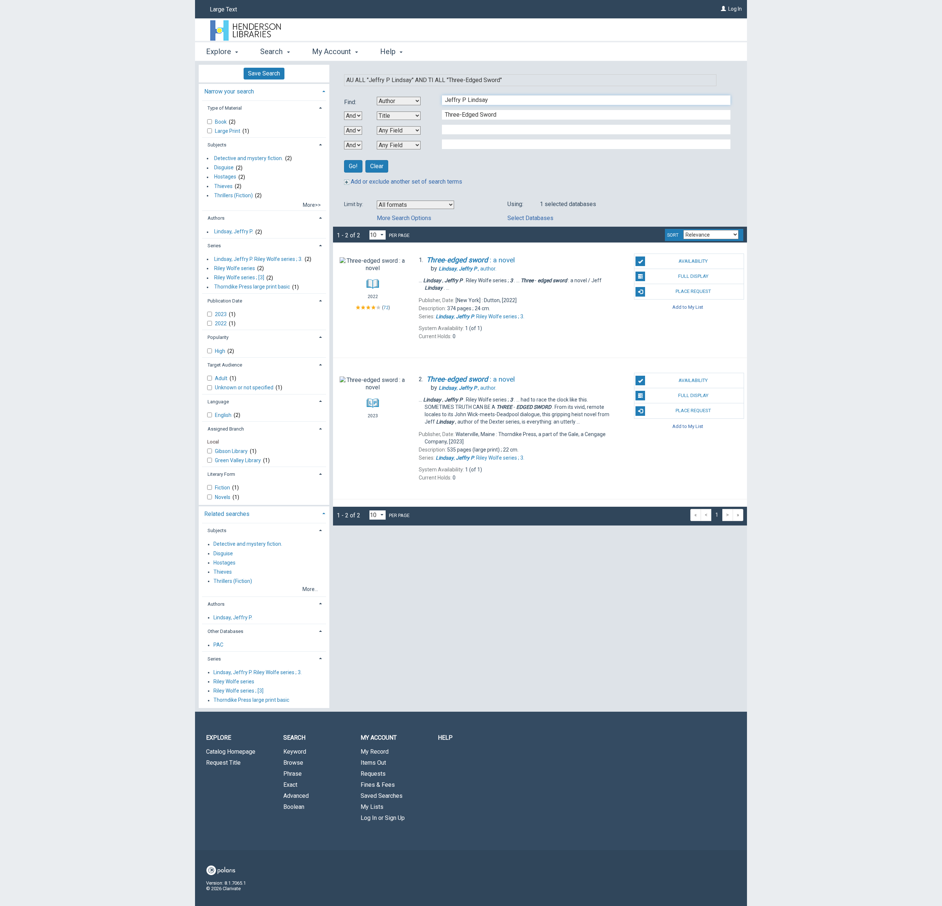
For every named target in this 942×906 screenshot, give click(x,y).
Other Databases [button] (225, 631)
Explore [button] (219, 51)
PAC (218, 645)
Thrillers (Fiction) (233, 195)
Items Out (373, 762)
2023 (221, 314)
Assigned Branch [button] (226, 429)
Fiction (223, 488)
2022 (221, 323)
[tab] (264, 90)
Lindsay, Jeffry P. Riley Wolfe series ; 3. (258, 259)
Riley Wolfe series (234, 268)
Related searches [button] (226, 513)
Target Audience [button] (225, 365)
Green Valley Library (238, 460)
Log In (735, 9)
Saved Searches (382, 795)
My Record (375, 751)
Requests (373, 773)
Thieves (223, 186)
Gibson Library (232, 451)
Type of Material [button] (225, 108)
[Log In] (723, 9)
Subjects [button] (217, 145)
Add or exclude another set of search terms (405, 181)
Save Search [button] (264, 73)
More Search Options (404, 218)
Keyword (294, 751)
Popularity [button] (218, 337)
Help (445, 737)
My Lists (372, 806)
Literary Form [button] (221, 474)
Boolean (293, 806)
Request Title (223, 762)
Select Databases (530, 218)
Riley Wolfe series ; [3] (239, 278)
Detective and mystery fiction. (248, 158)
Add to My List (687, 307)
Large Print (228, 131)
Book (221, 122)
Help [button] (388, 51)
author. (467, 269)
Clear (376, 166)
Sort (673, 235)
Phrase (292, 773)
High (220, 351)
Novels (223, 497)
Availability (693, 261)
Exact (290, 784)
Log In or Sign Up (383, 817)
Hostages (225, 177)
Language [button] (218, 401)
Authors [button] (216, 218)
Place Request (693, 291)
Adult (222, 378)
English (224, 415)
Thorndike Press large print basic (252, 287)
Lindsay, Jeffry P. (233, 232)
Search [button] (272, 51)
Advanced (296, 795)
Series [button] (214, 245)
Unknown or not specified (245, 387)
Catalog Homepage (230, 751)
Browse (293, 762)
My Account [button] (332, 51)
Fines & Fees (378, 784)
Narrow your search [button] (229, 91)
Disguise (224, 168)
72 (386, 307)
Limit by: (354, 204)
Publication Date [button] (225, 301)
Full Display (693, 276)
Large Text (223, 9)
